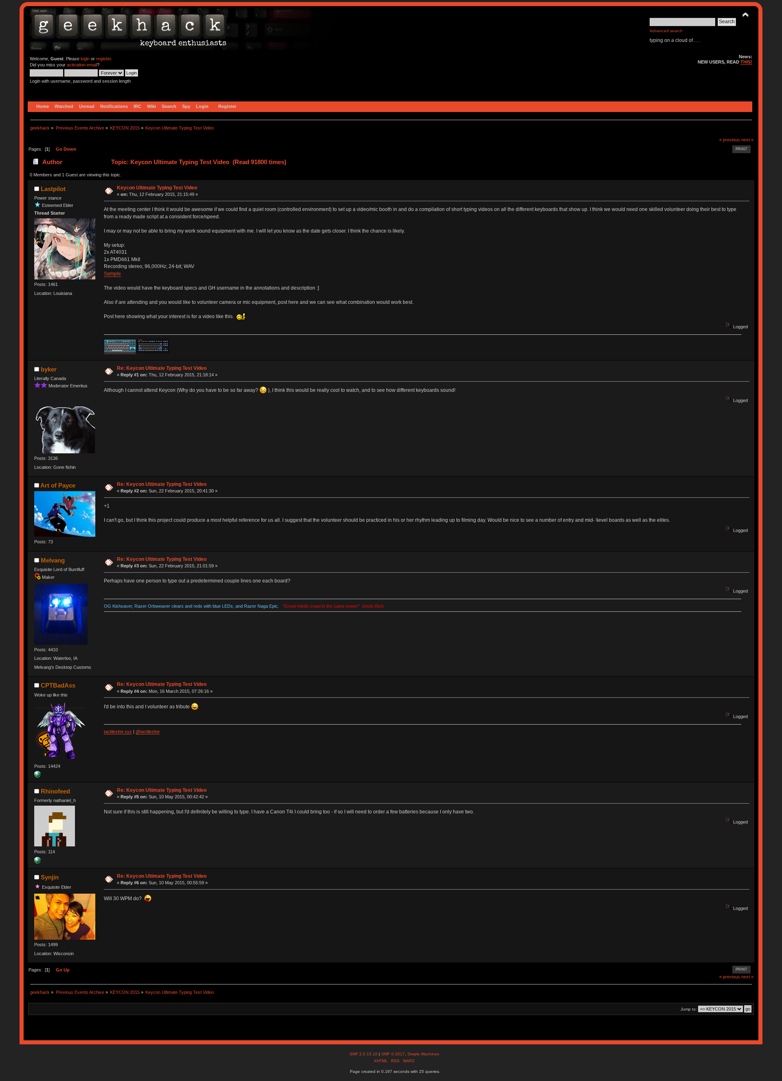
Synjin (50, 877)
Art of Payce (57, 485)
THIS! (746, 61)
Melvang (53, 560)
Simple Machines (423, 1054)
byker (49, 369)
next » (747, 139)
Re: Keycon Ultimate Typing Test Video (161, 368)
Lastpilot (53, 188)
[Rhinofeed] (37, 861)
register (103, 58)
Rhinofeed (55, 791)
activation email (82, 64)
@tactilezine (148, 731)
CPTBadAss (58, 685)
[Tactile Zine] (37, 775)
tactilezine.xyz (118, 731)
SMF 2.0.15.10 (364, 1054)
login (85, 58)
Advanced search (666, 31)
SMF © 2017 (393, 1054)
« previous (729, 139)
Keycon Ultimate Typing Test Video (157, 188)
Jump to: (689, 1009)
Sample (112, 274)
